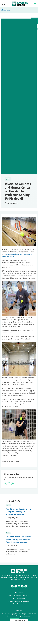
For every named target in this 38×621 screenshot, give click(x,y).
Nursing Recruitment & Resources (19, 595)
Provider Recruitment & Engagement (19, 601)
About (3, 10)
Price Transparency (19, 598)
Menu (4, 4)
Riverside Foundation (19, 604)
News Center (19, 593)
